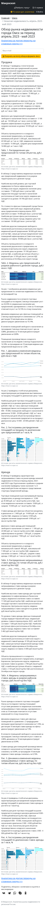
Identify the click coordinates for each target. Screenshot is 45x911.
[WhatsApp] (14, 893)
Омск (14, 18)
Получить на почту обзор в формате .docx (22, 56)
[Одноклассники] (25, 893)
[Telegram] (9, 893)
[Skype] (20, 893)
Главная (5, 18)
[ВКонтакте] (3, 893)
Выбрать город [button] (22, 7)
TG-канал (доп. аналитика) (23, 12)
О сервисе (38, 7)
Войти (40, 12)
